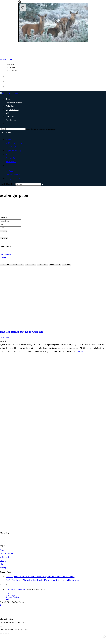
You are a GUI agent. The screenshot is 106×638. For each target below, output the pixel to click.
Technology (11, 147)
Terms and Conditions (13, 597)
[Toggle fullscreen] (3, 633)
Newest (4, 238)
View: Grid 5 (55, 265)
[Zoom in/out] (1, 633)
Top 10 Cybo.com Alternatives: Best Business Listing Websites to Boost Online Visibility (40, 577)
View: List (66, 265)
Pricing (3, 567)
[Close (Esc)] (8, 633)
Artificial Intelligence (15, 143)
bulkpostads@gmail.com (15, 589)
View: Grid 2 (18, 265)
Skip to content (6, 60)
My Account (10, 64)
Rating (8, 254)
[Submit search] (42, 184)
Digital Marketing (13, 150)
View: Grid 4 (43, 265)
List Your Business (12, 67)
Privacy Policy (10, 595)
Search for (4, 217)
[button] (19, 1)
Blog (2, 564)
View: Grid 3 (30, 265)
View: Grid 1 (6, 265)
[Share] (6, 633)
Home (8, 139)
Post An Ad (10, 158)
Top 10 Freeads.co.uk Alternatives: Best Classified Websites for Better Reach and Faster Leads (42, 580)
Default (3, 258)
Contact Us (9, 594)
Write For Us (11, 162)
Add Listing (11, 154)
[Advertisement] (53, 49)
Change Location (11, 70)
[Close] (1, 626)
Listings (3, 561)
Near (2, 224)
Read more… (81, 351)
